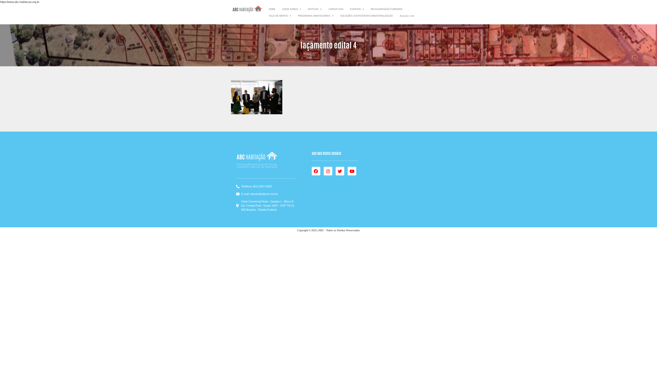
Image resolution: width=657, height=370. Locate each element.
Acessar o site (407, 16)
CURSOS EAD (335, 9)
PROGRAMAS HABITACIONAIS (314, 16)
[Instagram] (328, 171)
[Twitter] (340, 171)
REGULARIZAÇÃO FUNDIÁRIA (386, 9)
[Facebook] (316, 171)
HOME (272, 9)
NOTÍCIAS (313, 9)
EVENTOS (355, 9)
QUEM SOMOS (290, 9)
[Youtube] (352, 171)
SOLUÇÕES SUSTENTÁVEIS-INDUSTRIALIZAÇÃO (366, 16)
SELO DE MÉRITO (278, 16)
